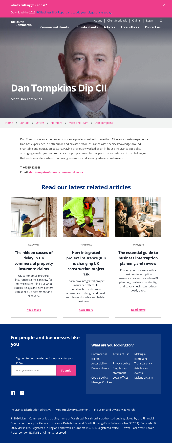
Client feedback (117, 20)
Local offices (130, 27)
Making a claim (143, 377)
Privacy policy (121, 363)
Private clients (87, 27)
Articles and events (141, 370)
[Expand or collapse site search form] (161, 20)
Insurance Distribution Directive (31, 410)
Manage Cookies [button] (101, 382)
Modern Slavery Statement (73, 410)
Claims (136, 20)
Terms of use (121, 354)
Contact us (152, 27)
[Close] (164, 5)
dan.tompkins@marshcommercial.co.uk (56, 172)
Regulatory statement (120, 370)
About (98, 20)
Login (149, 20)
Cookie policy (99, 377)
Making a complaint (140, 356)
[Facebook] (13, 393)
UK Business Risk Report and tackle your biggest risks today (73, 12)
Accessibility (99, 363)
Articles (109, 27)
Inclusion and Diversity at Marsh (114, 410)
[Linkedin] (22, 393)
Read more (34, 309)
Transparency (143, 363)
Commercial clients (54, 27)
